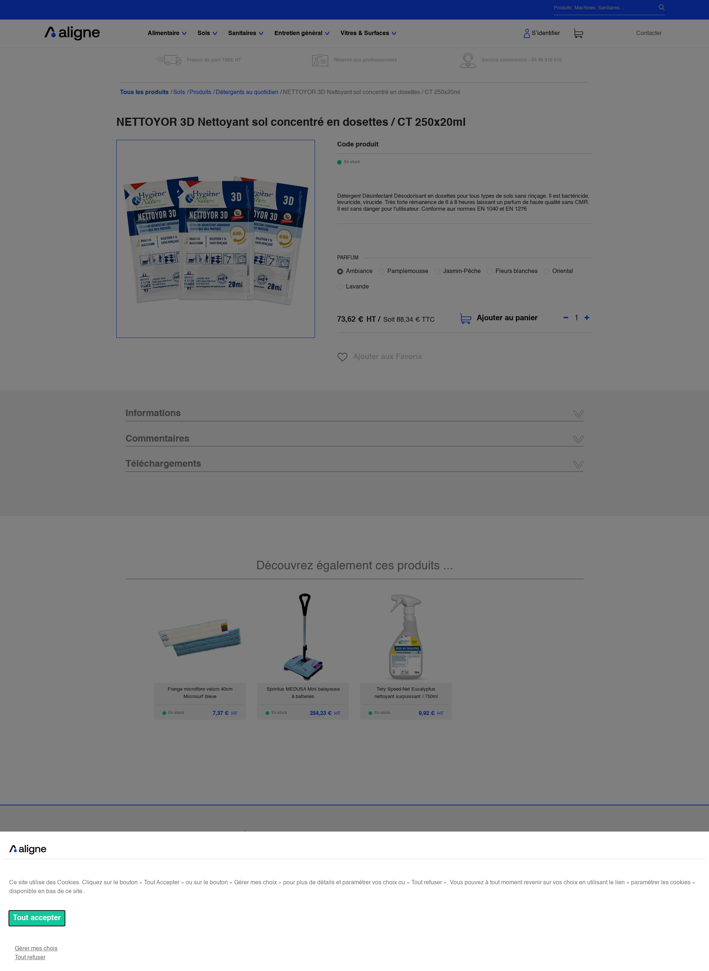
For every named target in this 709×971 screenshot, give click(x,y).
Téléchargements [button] (163, 464)
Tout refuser (30, 958)
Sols (179, 93)
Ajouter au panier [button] (507, 318)
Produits (200, 93)
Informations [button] (153, 413)
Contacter (649, 34)
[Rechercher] (659, 8)
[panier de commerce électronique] (578, 33)
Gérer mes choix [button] (36, 949)
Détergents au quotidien (247, 93)
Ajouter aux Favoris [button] (387, 357)
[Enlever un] (566, 318)
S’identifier (546, 34)
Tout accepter (37, 918)
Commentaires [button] (157, 439)
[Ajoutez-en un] (587, 318)
